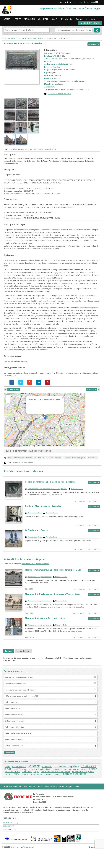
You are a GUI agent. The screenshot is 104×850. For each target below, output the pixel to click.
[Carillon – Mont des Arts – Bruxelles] (13, 522)
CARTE (18, 19)
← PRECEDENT (13, 389)
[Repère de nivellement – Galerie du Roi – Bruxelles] (13, 498)
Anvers (7, 767)
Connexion (89, 2)
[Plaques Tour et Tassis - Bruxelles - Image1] (10, 108)
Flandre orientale (52, 769)
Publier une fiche (90, 22)
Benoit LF (37, 149)
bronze (29, 458)
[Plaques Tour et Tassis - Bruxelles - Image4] (10, 120)
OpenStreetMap (47, 445)
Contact (79, 19)
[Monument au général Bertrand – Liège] (13, 635)
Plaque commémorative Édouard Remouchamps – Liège (53, 569)
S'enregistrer (79, 2)
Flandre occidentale (36, 769)
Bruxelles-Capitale (66, 766)
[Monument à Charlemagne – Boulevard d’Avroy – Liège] (13, 610)
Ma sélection (67, 19)
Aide (77, 786)
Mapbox (82, 445)
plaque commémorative (52, 458)
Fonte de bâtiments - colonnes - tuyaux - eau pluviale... (47, 489)
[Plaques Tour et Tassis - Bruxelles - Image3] (34, 108)
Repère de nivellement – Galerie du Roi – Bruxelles (50, 481)
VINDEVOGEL (92, 458)
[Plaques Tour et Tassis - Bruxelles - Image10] (10, 144)
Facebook (101, 2)
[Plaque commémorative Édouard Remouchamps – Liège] (13, 586)
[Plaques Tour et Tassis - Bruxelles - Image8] (22, 132)
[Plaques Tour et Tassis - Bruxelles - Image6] (34, 120)
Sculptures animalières (52, 774)
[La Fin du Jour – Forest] (13, 547)
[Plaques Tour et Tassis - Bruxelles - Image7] (10, 132)
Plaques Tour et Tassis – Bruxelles (23, 43)
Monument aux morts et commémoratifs (55, 772)
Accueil (5, 38)
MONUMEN (29, 19)
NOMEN (54, 19)
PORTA (16, 774)
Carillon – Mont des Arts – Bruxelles (43, 505)
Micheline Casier (77, 489)
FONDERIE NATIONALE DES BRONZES (74, 769)
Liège (36, 771)
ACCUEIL (8, 19)
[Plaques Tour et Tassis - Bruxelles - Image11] (22, 144)
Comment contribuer (12, 786)
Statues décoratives (34, 513)
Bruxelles (37, 458)
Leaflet (27, 445)
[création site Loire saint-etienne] (52, 847)
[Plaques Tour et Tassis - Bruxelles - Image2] (22, 108)
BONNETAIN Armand (16, 458)
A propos (90, 19)
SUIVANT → (91, 389)
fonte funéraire (12, 771)
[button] (45, 417)
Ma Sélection (29, 786)
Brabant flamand (19, 766)
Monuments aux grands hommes (31, 38)
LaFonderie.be (27, 847)
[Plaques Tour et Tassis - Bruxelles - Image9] (34, 132)
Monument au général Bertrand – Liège (45, 618)
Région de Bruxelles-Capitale (75, 458)
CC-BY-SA (66, 445)
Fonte (93, 769)
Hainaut (27, 771)
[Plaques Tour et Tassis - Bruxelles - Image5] (22, 120)
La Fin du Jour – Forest (36, 530)
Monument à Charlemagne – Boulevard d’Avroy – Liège (52, 593)
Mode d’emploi (65, 786)
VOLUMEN (43, 19)
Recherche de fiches (97, 30)
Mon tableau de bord (47, 786)
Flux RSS (96, 2)
